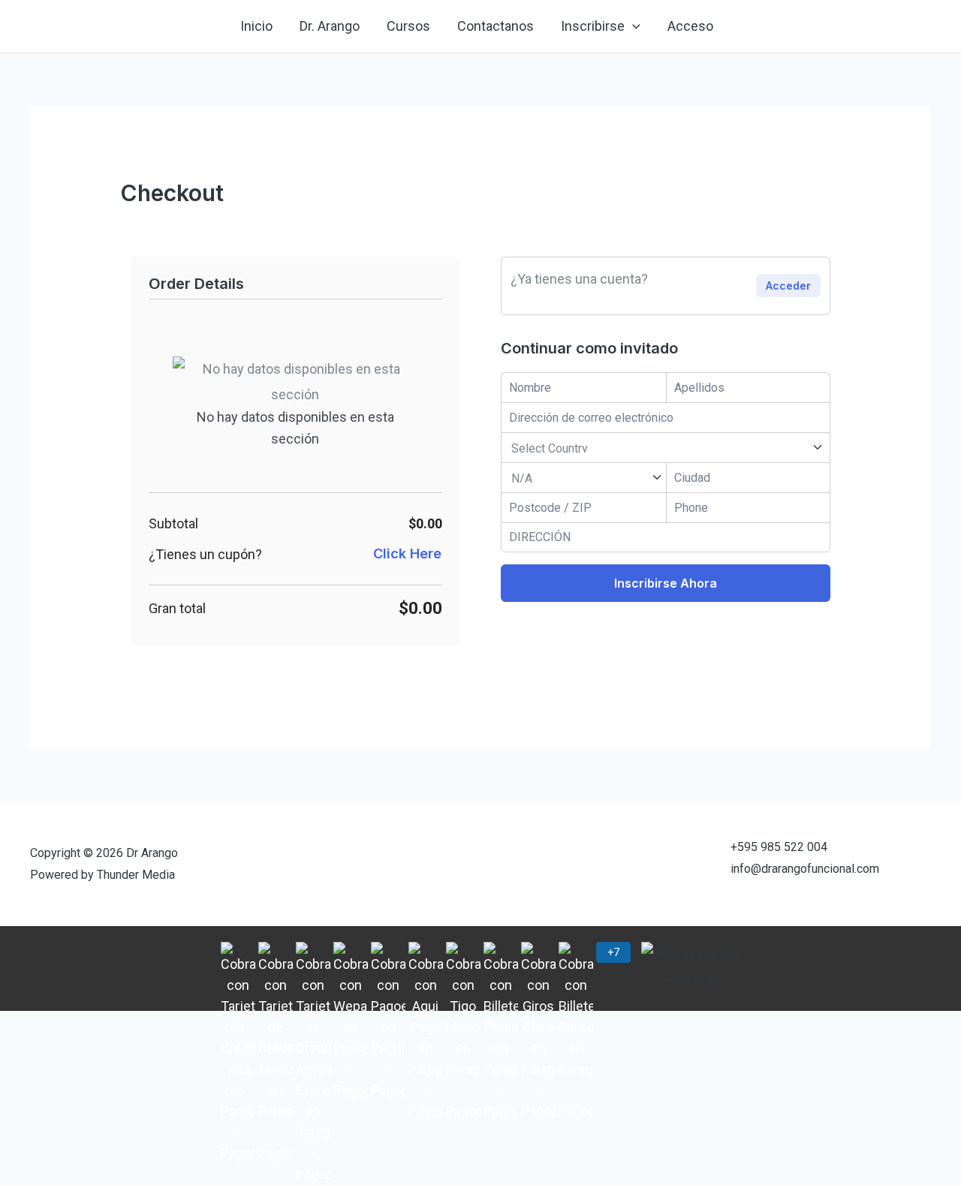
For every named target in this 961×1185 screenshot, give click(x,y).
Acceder (788, 285)
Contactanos (495, 26)
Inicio (256, 26)
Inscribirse (593, 26)
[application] (632, 26)
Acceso (690, 26)
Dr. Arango (330, 26)
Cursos (408, 26)
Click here (407, 553)
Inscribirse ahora (665, 583)
